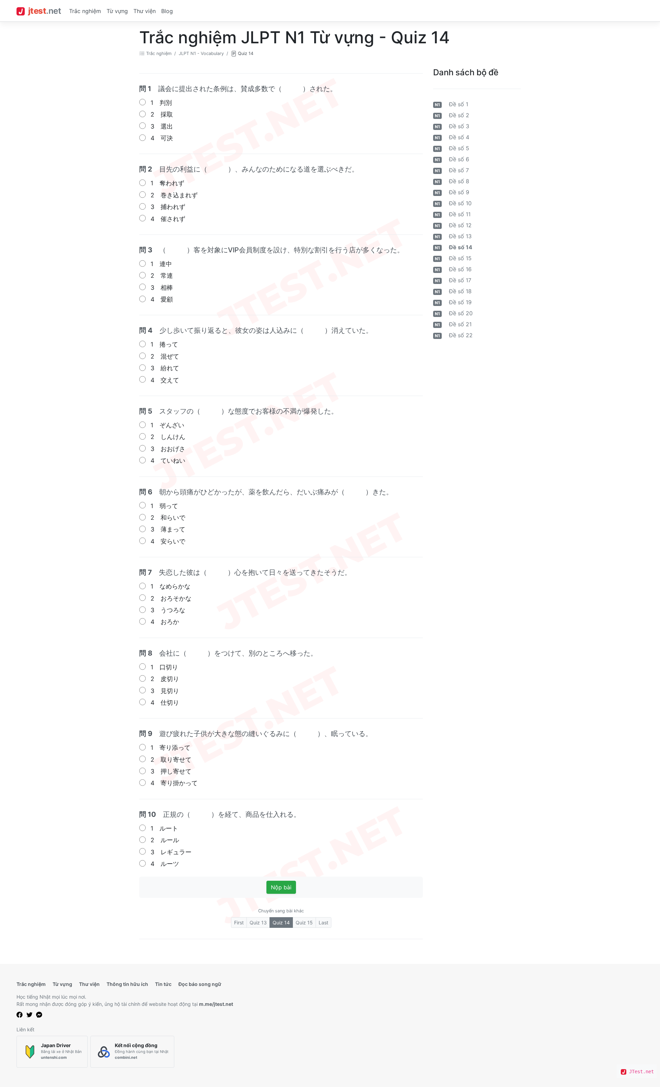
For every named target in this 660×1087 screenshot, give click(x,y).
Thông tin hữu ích (127, 984)
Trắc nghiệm (85, 11)
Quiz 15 (304, 922)
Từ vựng (117, 11)
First (239, 922)
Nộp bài (281, 887)
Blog (167, 11)
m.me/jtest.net (216, 1004)
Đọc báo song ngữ (199, 984)
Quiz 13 (258, 922)
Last (323, 922)
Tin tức (163, 984)
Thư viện (144, 11)
